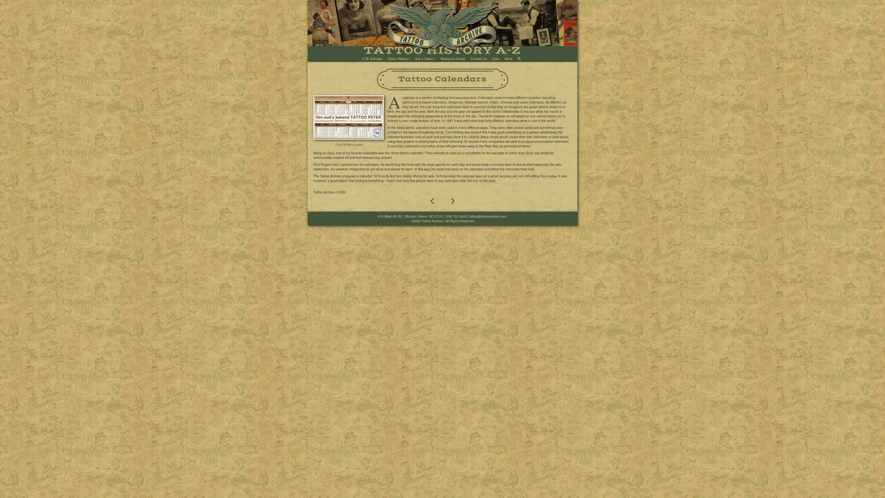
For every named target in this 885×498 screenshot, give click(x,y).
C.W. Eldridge (372, 58)
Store (508, 58)
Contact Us (479, 58)
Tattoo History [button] (397, 58)
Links (495, 58)
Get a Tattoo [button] (424, 58)
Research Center (453, 58)
